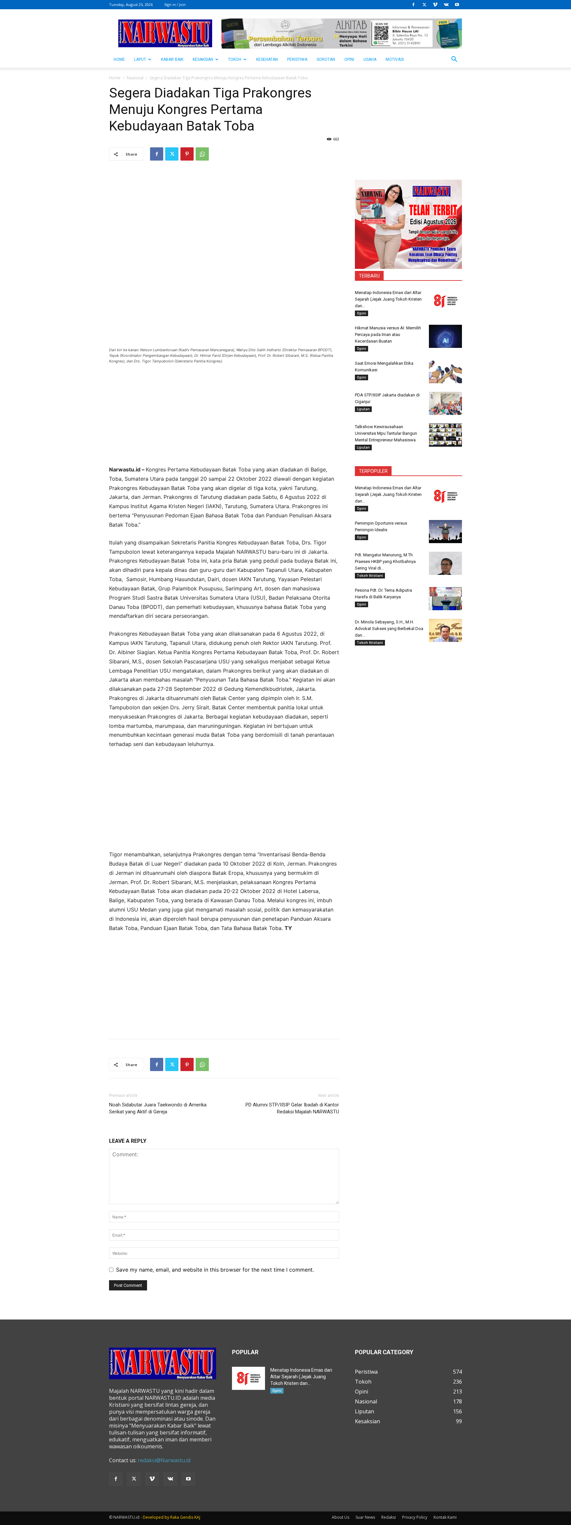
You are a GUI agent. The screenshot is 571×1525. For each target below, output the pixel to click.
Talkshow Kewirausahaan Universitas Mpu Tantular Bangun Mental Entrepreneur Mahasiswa (386, 433)
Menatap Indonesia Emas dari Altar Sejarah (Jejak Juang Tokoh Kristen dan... (388, 299)
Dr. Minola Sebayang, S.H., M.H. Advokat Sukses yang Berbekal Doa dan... (389, 628)
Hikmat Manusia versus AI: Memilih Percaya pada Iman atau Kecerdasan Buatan (388, 334)
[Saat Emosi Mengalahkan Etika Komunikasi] (445, 371)
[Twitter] (424, 4)
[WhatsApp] (202, 154)
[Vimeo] (435, 4)
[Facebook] (413, 4)
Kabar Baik (172, 59)
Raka (174, 1517)
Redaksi (388, 1517)
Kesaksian (203, 59)
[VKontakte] (446, 4)
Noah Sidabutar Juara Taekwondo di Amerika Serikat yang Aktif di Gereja (158, 1108)
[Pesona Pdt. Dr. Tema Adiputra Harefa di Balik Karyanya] (445, 598)
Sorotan (326, 59)
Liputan (363, 409)
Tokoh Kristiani (370, 575)
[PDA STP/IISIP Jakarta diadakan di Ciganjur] (445, 403)
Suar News (365, 1517)
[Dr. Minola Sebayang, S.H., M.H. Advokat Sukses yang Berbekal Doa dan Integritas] (445, 630)
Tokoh (234, 59)
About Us (340, 1517)
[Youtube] (457, 4)
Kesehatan (267, 59)
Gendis (186, 1517)
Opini (349, 59)
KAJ (197, 1517)
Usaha (369, 59)
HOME (119, 59)
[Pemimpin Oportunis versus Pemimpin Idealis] (445, 531)
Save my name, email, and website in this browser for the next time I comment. (215, 1269)
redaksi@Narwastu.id (164, 1460)
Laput (140, 59)
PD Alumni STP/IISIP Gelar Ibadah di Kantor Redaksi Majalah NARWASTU (292, 1108)
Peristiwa (297, 59)
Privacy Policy (414, 1517)
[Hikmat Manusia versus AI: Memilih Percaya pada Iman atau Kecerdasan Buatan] (445, 336)
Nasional (135, 78)
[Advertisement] (224, 419)
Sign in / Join (175, 4)
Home (115, 78)
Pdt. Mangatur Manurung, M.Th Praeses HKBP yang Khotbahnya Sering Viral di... (385, 561)
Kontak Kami (445, 1517)
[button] (454, 59)
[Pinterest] (187, 154)
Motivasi (395, 59)
